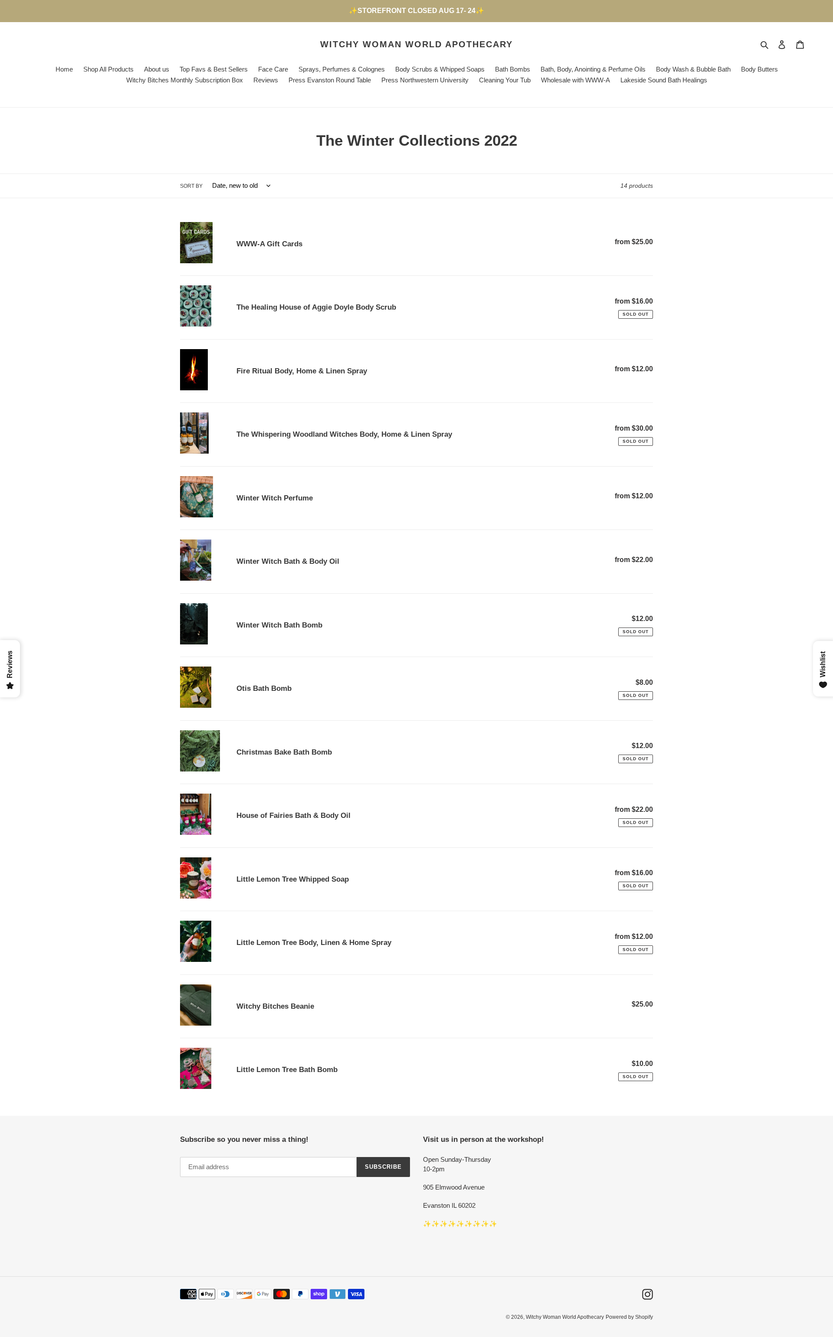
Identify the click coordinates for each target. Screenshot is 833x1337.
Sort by (191, 186)
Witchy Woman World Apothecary (416, 44)
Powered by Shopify (629, 1317)
